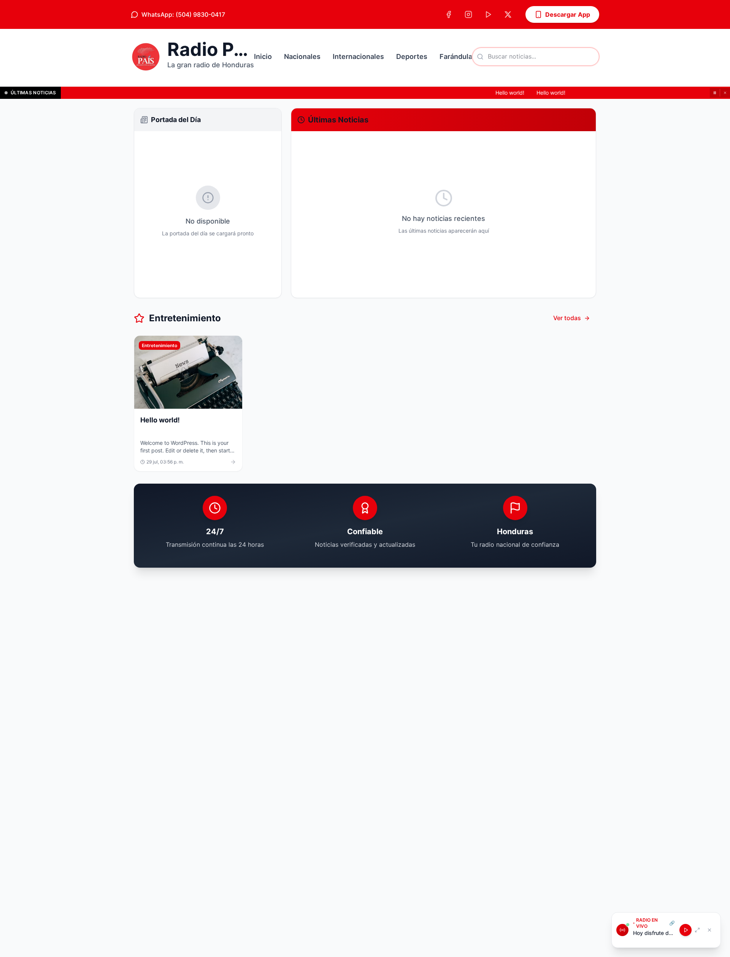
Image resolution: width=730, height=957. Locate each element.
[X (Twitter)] (508, 14)
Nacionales (302, 56)
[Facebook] (448, 14)
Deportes (411, 56)
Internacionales (358, 56)
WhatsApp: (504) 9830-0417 (183, 14)
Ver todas (567, 318)
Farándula (456, 56)
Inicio (263, 56)
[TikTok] (488, 14)
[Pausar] (715, 93)
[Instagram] (468, 14)
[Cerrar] (725, 93)
